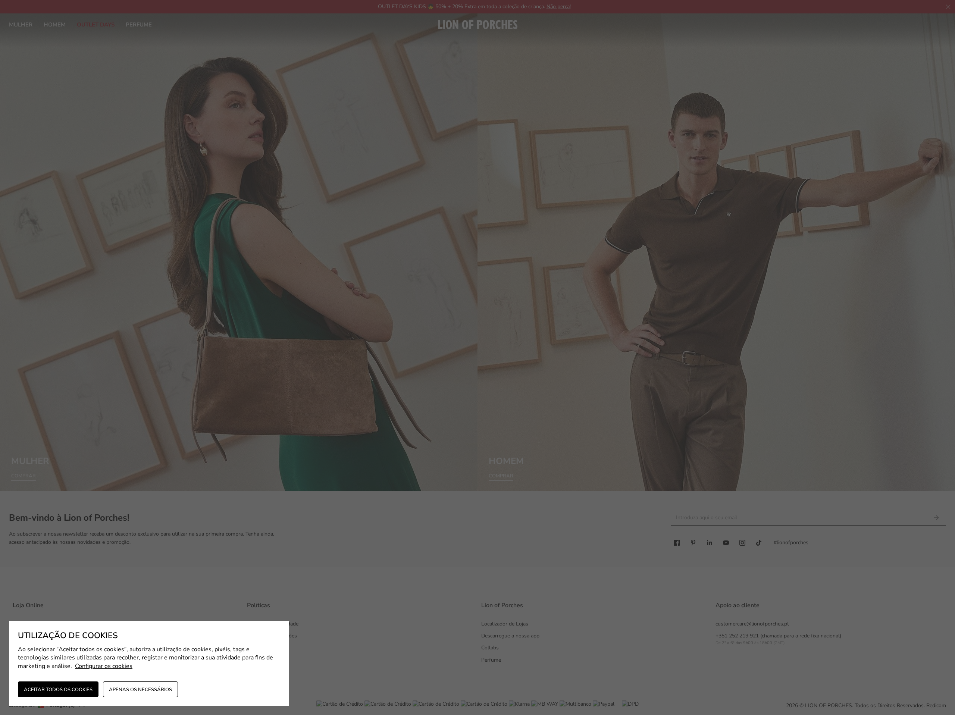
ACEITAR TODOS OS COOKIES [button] (58, 689)
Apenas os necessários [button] (140, 689)
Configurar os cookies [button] (103, 666)
